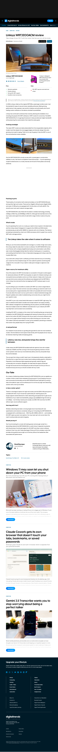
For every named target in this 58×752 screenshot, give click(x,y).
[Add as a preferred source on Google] (42, 41)
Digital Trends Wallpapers (39, 702)
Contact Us (12, 700)
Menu (2, 21)
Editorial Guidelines (14, 705)
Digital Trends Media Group (14, 742)
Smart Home (12, 687)
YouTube (15, 672)
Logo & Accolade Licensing (15, 707)
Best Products (37, 687)
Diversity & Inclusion (10, 733)
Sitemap (20, 733)
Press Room (21, 731)
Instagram (9, 672)
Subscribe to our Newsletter (40, 697)
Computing (12, 680)
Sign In (50, 21)
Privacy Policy (21, 728)
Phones (11, 677)
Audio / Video (13, 684)
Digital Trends (9, 23)
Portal (7, 395)
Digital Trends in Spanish (39, 705)
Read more (10, 519)
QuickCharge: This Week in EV (12, 458)
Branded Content (38, 700)
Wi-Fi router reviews (25, 458)
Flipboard (26, 672)
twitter (17, 448)
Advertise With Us (13, 702)
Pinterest (21, 672)
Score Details (20, 81)
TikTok (18, 672)
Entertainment (13, 689)
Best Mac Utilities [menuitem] (35, 25)
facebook (15, 448)
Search (55, 21)
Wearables (36, 680)
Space (35, 682)
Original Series (37, 692)
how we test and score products (39, 100)
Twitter (12, 672)
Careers (7, 728)
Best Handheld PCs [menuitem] (44, 25)
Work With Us (8, 731)
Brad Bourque (10, 41)
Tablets (36, 677)
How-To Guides (37, 689)
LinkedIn (23, 672)
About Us (12, 697)
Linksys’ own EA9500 (35, 397)
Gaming (11, 682)
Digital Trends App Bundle (39, 707)
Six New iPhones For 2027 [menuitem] (24, 25)
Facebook (6, 672)
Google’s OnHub (19, 251)
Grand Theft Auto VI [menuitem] (12, 25)
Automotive (12, 692)
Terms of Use (8, 736)
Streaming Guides (38, 684)
